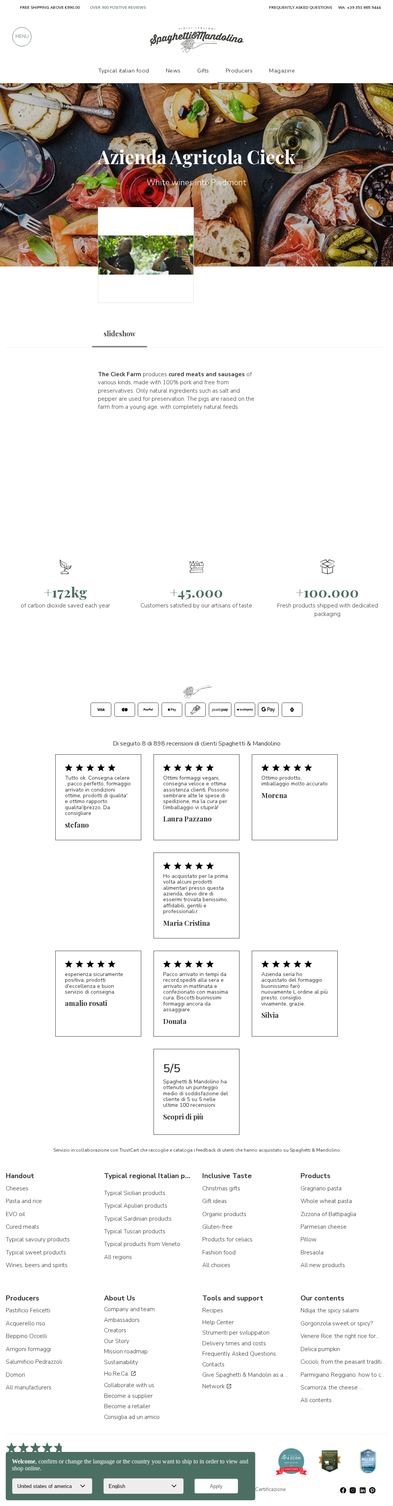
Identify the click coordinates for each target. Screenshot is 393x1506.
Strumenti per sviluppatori (235, 1332)
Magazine (282, 70)
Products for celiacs (227, 1239)
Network (214, 1386)
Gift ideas (214, 1201)
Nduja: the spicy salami (330, 1310)
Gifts (203, 70)
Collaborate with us (129, 1385)
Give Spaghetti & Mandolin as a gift (245, 1375)
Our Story (116, 1341)
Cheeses (17, 1188)
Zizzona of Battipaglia (328, 1214)
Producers (239, 70)
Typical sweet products (36, 1252)
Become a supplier (128, 1396)
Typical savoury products (38, 1239)
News (173, 70)
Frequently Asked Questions (239, 1354)
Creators (115, 1330)
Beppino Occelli (26, 1336)
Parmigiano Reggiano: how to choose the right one (344, 1375)
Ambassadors (122, 1320)
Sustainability (121, 1362)
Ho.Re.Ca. (117, 1374)
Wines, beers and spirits (37, 1265)
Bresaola (312, 1252)
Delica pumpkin (320, 1349)
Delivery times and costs (234, 1343)
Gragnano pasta (321, 1188)
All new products (323, 1265)
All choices (216, 1265)
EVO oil (15, 1214)
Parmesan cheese (324, 1227)
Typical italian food (123, 70)
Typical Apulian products (135, 1206)
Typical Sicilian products (134, 1193)
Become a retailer (127, 1406)
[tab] (119, 333)
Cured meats (22, 1227)
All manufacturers (28, 1387)
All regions (118, 1257)
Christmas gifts (221, 1188)
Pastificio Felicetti (28, 1310)
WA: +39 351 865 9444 (359, 7)
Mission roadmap (126, 1351)
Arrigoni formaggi (28, 1349)
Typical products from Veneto (142, 1244)
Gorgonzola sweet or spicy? (337, 1323)
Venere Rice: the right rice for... (340, 1336)
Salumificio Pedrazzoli (34, 1362)
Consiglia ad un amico (132, 1417)
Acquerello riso (25, 1323)
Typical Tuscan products (134, 1231)
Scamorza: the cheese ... (332, 1387)
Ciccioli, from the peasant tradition (344, 1362)
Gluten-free (217, 1227)
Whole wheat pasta (326, 1201)
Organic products (224, 1214)
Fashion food (219, 1252)
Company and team (129, 1309)
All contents (316, 1400)
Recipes (212, 1310)
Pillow (309, 1239)
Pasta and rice (24, 1201)
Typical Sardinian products (138, 1219)
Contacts (213, 1364)
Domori (15, 1375)
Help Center (218, 1322)
